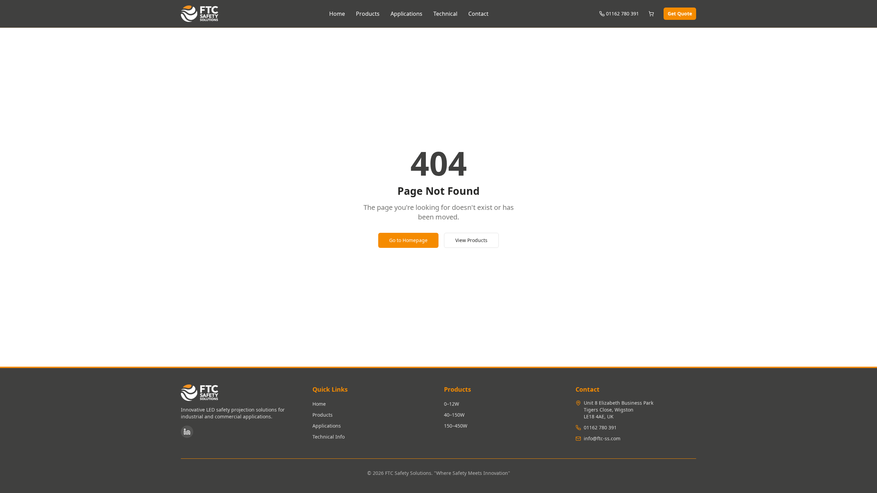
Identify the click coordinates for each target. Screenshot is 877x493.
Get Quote (680, 13)
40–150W (454, 415)
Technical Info (328, 436)
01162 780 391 (622, 13)
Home (337, 13)
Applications (406, 13)
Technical (445, 13)
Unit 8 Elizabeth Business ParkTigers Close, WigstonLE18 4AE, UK (618, 410)
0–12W (451, 404)
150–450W (455, 425)
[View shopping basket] (651, 14)
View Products (471, 240)
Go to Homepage (408, 240)
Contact (478, 13)
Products (368, 13)
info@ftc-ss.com (602, 438)
